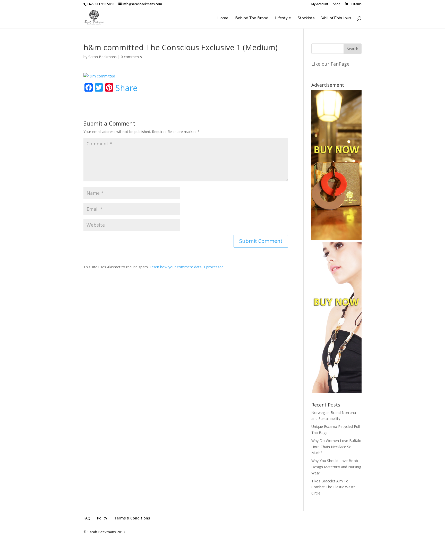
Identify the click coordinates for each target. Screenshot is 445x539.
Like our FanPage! (330, 64)
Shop (336, 4)
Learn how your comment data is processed (187, 266)
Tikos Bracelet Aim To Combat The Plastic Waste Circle (333, 487)
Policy (102, 518)
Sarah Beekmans (102, 56)
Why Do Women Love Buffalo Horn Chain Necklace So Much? (336, 446)
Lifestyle (283, 18)
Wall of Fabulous (336, 18)
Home (222, 18)
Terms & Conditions (132, 518)
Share (126, 88)
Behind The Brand (251, 18)
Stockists (306, 18)
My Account (319, 4)
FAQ (86, 518)
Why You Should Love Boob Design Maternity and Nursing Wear (336, 466)
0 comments (131, 56)
